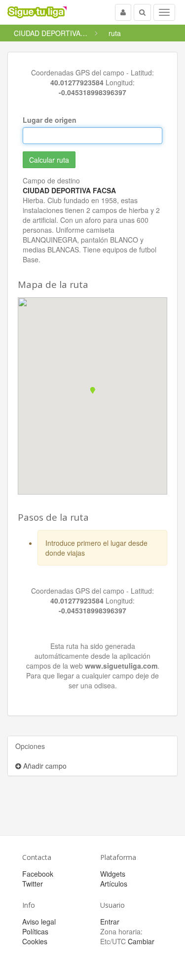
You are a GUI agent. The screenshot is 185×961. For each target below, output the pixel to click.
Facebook (37, 874)
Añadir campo (44, 766)
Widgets (112, 874)
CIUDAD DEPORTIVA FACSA (69, 190)
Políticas (35, 931)
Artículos (113, 884)
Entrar (109, 921)
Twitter (32, 884)
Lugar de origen (49, 120)
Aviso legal (39, 921)
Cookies (34, 941)
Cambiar (141, 941)
